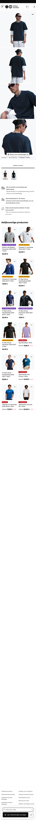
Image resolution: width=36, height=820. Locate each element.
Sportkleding (13, 157)
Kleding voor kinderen (26, 791)
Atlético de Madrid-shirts (26, 804)
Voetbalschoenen (6, 791)
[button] (18, 200)
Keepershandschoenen (26, 794)
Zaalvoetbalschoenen (8, 794)
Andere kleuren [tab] (18, 165)
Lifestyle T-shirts (24, 157)
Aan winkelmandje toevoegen (16, 815)
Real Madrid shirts (24, 797)
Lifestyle (4, 157)
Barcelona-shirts (24, 800)
